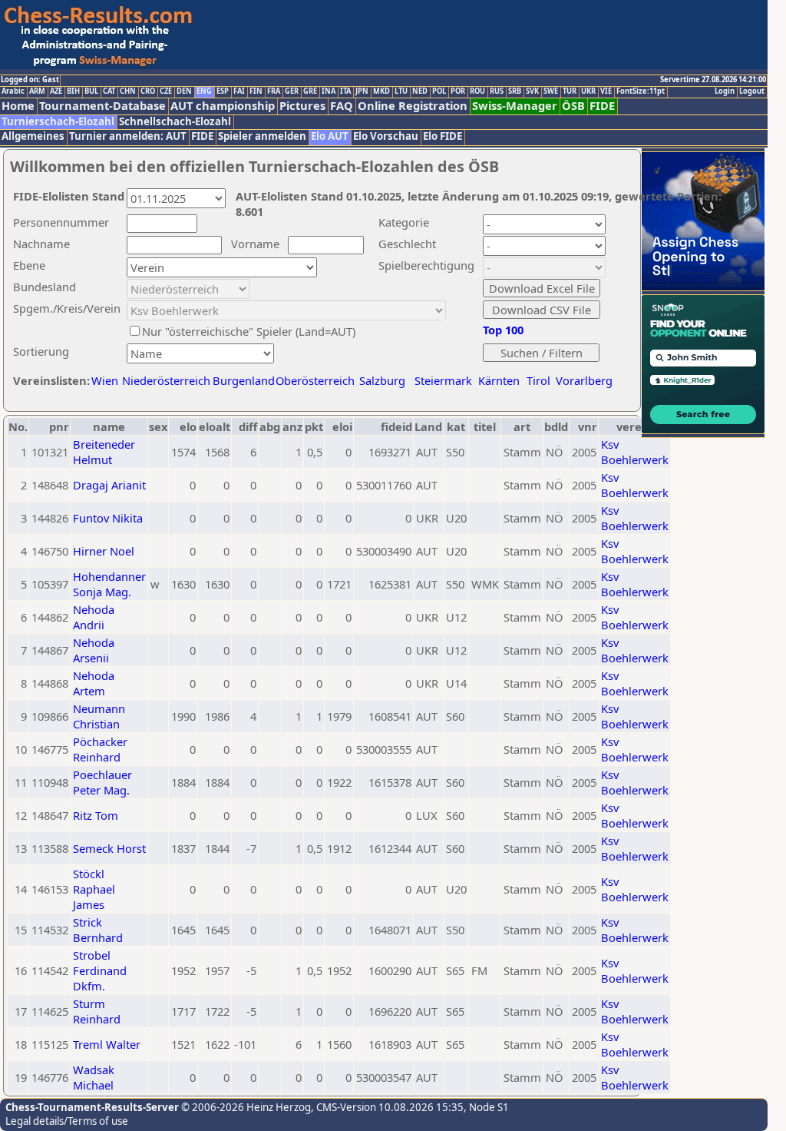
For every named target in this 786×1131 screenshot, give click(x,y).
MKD (381, 91)
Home (18, 105)
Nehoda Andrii (93, 617)
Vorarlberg (584, 380)
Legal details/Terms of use (66, 1121)
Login (725, 91)
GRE (310, 91)
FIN (256, 91)
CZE (166, 91)
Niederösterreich (164, 380)
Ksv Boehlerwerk (635, 451)
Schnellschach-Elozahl (175, 121)
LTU (401, 91)
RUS (497, 91)
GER (292, 91)
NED (420, 91)
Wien (104, 380)
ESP (222, 91)
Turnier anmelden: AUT (128, 136)
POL (439, 91)
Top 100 (503, 329)
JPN (361, 91)
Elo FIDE (442, 136)
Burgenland (244, 380)
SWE (550, 91)
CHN (128, 91)
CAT (109, 91)
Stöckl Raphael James (94, 889)
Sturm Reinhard (97, 1011)
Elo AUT (329, 136)
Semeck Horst (109, 848)
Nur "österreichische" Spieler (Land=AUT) (248, 331)
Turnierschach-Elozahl (58, 121)
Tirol (538, 380)
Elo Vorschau (385, 136)
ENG (204, 91)
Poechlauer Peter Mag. (102, 782)
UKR (588, 91)
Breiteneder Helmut (104, 451)
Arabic (13, 91)
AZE (56, 91)
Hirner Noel (103, 551)
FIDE (602, 105)
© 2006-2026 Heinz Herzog (245, 1107)
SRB (514, 91)
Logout (752, 91)
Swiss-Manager (514, 105)
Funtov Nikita (108, 518)
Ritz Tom (95, 815)
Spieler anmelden (262, 136)
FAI (239, 91)
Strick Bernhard (98, 929)
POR (458, 91)
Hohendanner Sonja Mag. (109, 584)
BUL (91, 91)
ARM (37, 91)
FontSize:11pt (640, 91)
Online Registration (412, 105)
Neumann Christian (99, 716)
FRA (273, 91)
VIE (606, 91)
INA (328, 91)
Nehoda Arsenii (93, 650)
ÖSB (573, 105)
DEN (184, 91)
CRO (147, 91)
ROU (477, 91)
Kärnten (499, 380)
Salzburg (382, 380)
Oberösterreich (315, 380)
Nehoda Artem (93, 683)
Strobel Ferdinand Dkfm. (100, 970)
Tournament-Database (102, 105)
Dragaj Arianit (109, 485)
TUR (569, 91)
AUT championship (222, 105)
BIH (73, 91)
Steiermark (443, 380)
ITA (345, 91)
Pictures (302, 105)
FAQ (341, 105)
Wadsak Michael (93, 1077)
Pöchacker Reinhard (100, 749)
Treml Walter (106, 1044)
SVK (532, 91)
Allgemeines (33, 136)
